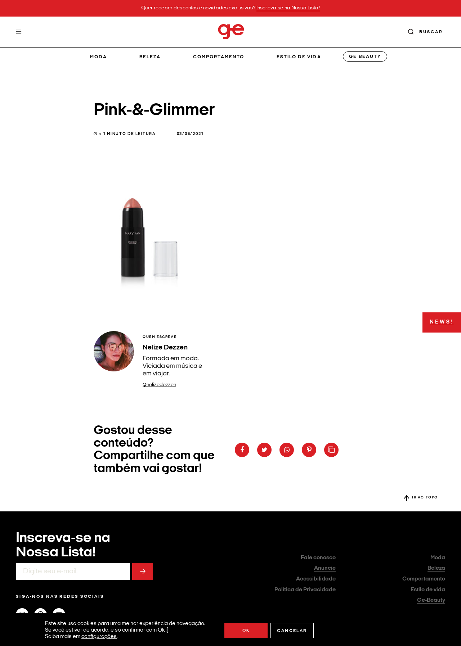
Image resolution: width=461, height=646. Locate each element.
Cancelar (292, 631)
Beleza (150, 57)
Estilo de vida (299, 57)
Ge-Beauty (431, 600)
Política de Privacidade (305, 590)
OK (246, 630)
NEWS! (441, 322)
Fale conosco (318, 558)
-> (142, 571)
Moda (98, 57)
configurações (99, 637)
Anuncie (325, 568)
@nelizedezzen (159, 385)
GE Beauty (365, 56)
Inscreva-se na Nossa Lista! (288, 8)
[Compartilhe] (331, 450)
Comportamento (219, 57)
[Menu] (19, 32)
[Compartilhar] (242, 450)
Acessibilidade (316, 579)
